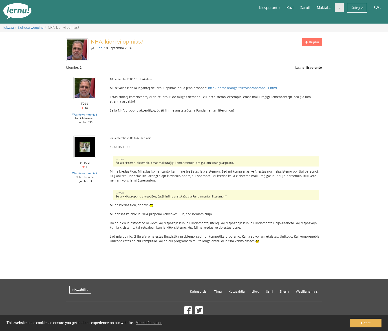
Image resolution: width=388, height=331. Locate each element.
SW (376, 7)
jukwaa (8, 27)
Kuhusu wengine (31, 27)
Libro (255, 291)
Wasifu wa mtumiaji (84, 114)
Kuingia (357, 7)
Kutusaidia (237, 291)
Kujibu (313, 42)
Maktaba (324, 7)
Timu (218, 291)
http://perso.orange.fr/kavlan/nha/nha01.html (242, 88)
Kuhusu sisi (198, 291)
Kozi (290, 7)
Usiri (269, 291)
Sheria (284, 291)
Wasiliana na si (307, 291)
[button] (339, 7)
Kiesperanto (269, 7)
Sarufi (305, 7)
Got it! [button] (366, 323)
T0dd (99, 48)
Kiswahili (79, 289)
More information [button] (149, 323)
